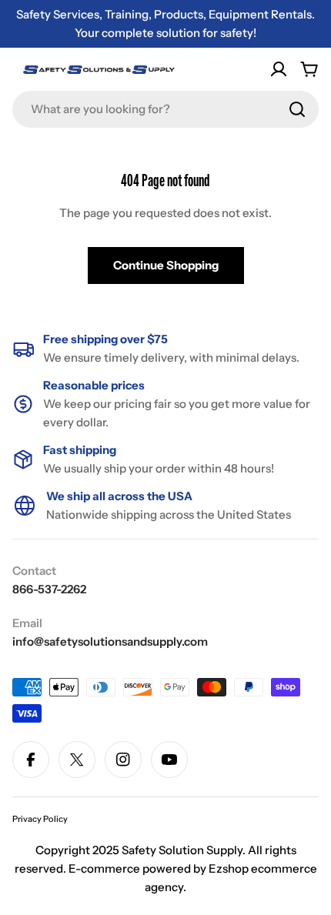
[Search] (297, 109)
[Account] (278, 69)
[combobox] (165, 109)
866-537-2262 (49, 589)
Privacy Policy (40, 818)
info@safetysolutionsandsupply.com (110, 641)
